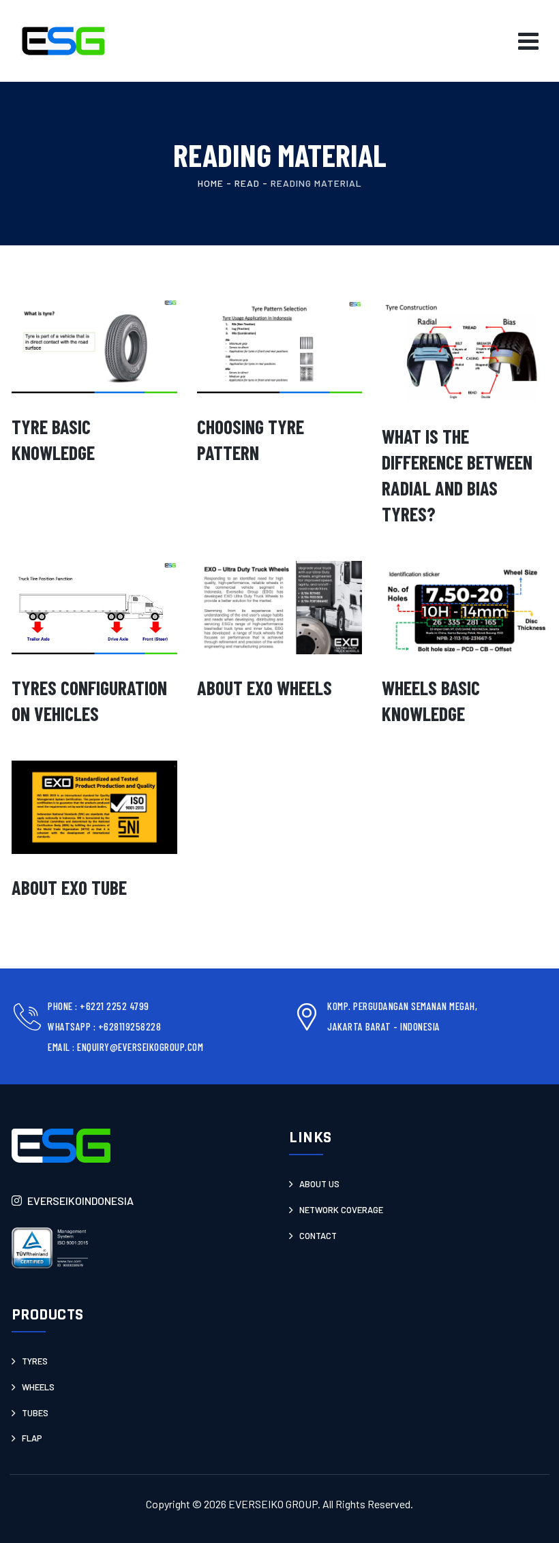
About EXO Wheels (264, 687)
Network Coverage (341, 1209)
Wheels (38, 1386)
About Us (319, 1183)
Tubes (35, 1412)
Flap (32, 1438)
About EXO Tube (69, 887)
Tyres (35, 1361)
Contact (318, 1235)
